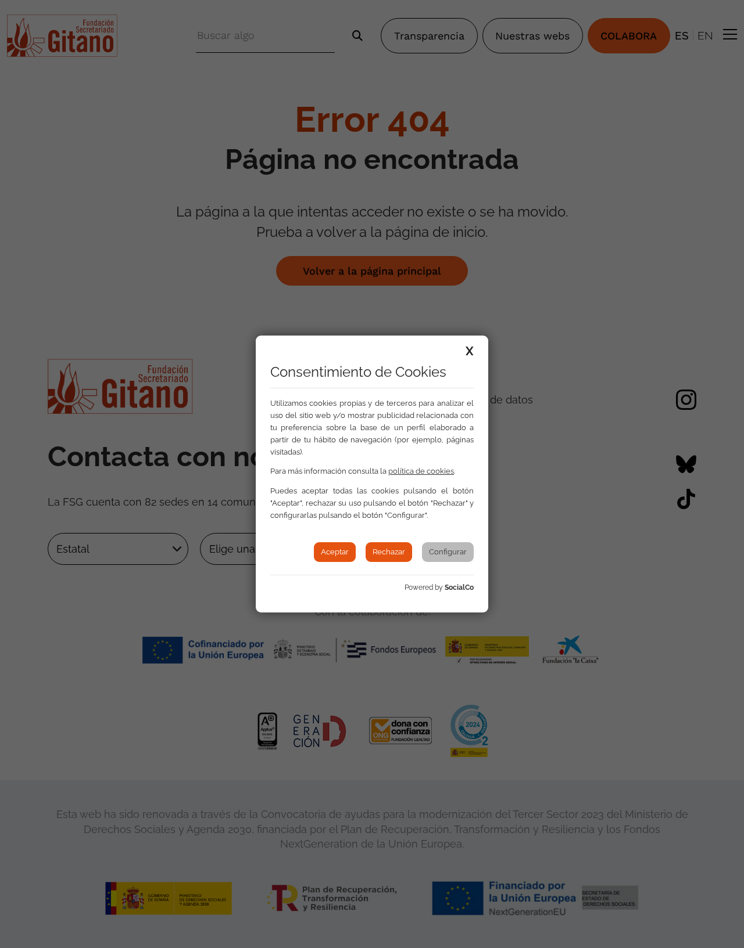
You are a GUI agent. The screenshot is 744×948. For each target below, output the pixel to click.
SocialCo (459, 587)
